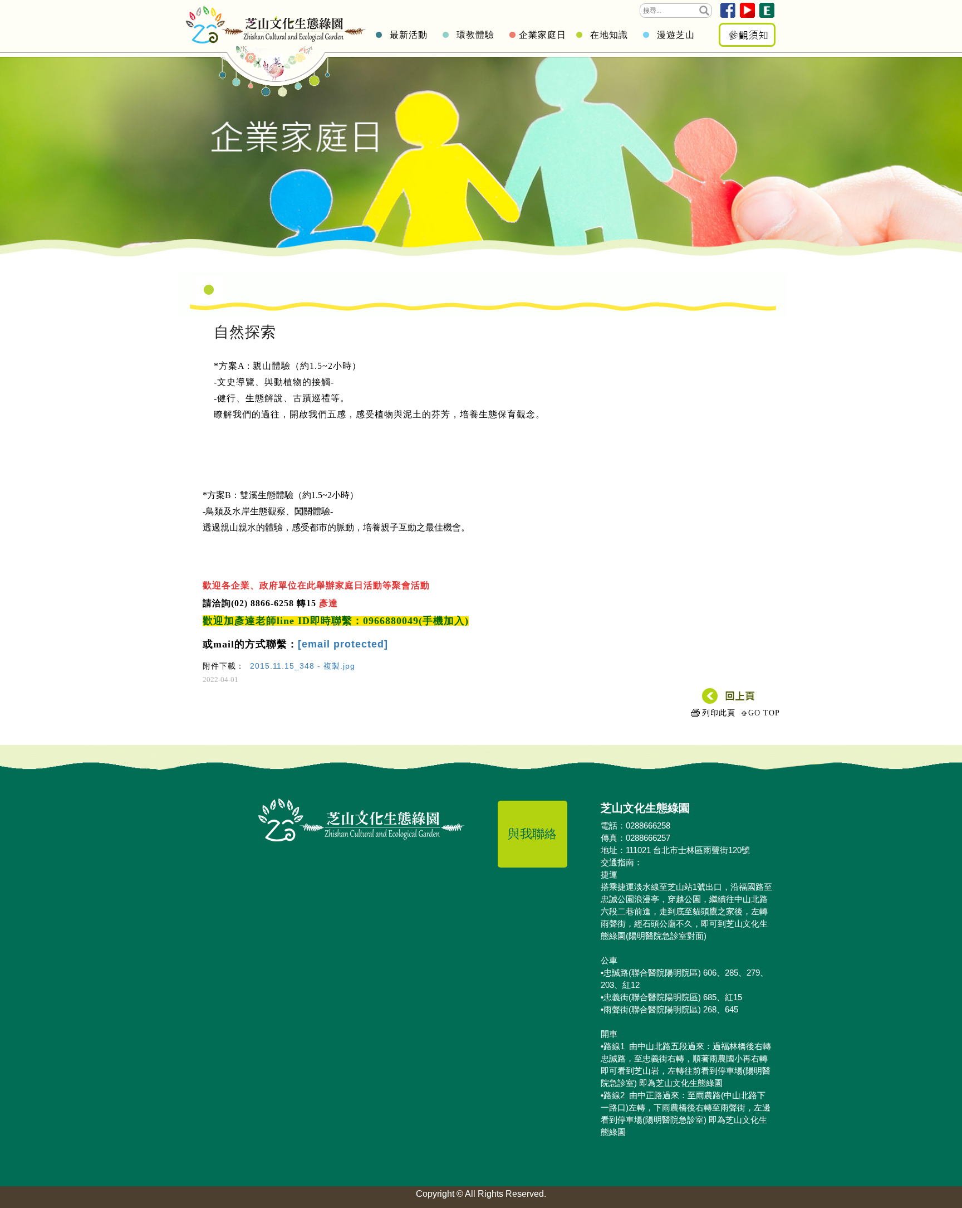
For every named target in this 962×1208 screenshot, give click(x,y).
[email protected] (343, 644)
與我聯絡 (532, 834)
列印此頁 (718, 713)
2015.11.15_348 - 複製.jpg (302, 665)
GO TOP (764, 713)
